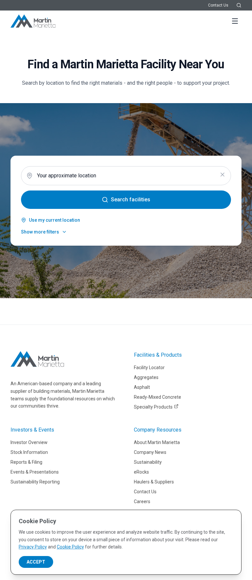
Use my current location (54, 220)
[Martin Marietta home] (37, 359)
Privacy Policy (33, 546)
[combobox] (126, 175)
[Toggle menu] (235, 21)
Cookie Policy (70, 546)
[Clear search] (222, 174)
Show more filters (40, 231)
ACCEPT (36, 562)
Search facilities (130, 199)
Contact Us (218, 5)
